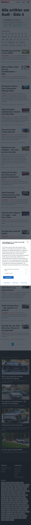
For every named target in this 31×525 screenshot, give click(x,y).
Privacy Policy (24, 282)
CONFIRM (8, 277)
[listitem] (15, 270)
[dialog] (15, 262)
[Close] (28, 242)
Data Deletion (7, 282)
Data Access (15, 282)
